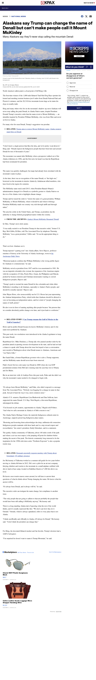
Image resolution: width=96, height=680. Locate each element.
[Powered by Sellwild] (58, 611)
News (5, 16)
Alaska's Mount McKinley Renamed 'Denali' (43, 219)
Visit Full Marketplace (55, 552)
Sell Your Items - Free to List (26, 552)
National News (18, 16)
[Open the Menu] (2, 3)
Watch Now (89, 3)
